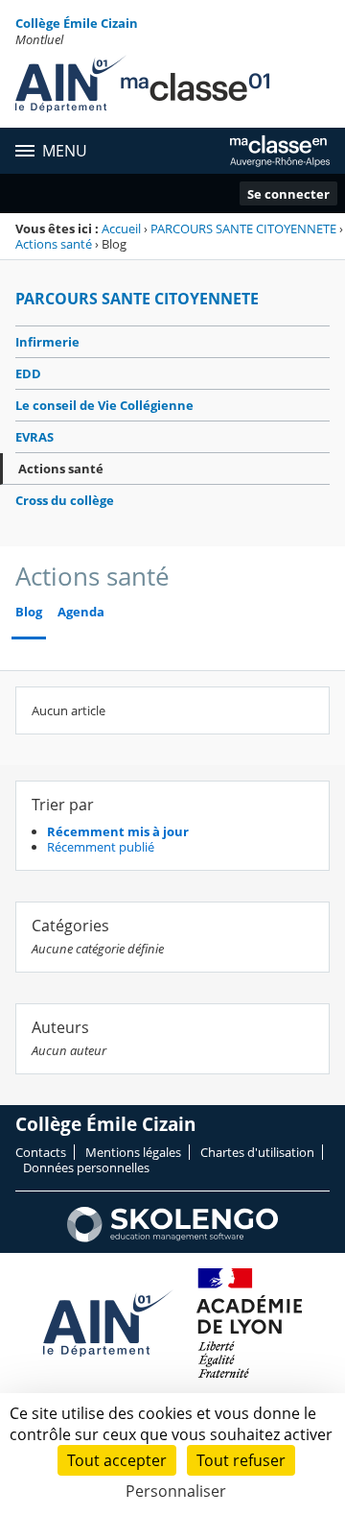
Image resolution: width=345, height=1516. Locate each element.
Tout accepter (117, 1460)
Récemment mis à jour (118, 831)
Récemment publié (100, 846)
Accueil (121, 228)
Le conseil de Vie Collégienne (104, 405)
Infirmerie (47, 341)
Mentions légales (133, 1152)
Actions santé (53, 244)
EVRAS (34, 436)
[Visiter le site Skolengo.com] (172, 1237)
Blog (28, 612)
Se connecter (288, 194)
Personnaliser (176, 1491)
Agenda (81, 612)
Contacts (40, 1152)
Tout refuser (241, 1460)
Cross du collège (64, 500)
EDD (28, 373)
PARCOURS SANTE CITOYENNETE (243, 228)
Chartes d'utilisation (257, 1152)
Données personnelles (86, 1167)
